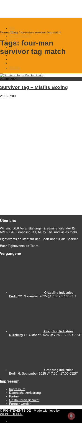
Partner (14, 396)
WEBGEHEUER (11, 414)
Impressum (17, 389)
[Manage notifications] (71, 416)
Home (4, 32)
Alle (12, 28)
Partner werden (20, 403)
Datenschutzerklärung (25, 392)
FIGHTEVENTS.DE (17, 410)
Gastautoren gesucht (24, 400)
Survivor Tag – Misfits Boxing (34, 87)
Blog (14, 32)
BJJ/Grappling (19, 36)
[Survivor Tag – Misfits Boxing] (22, 75)
